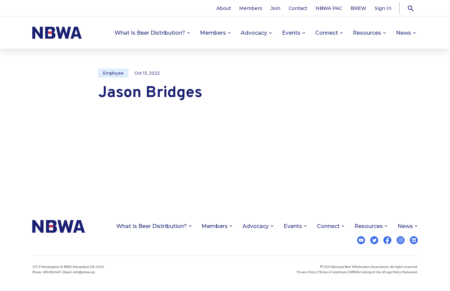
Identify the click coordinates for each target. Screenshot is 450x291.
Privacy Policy (307, 272)
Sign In (383, 8)
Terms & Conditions (333, 272)
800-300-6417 (51, 272)
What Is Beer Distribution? (150, 33)
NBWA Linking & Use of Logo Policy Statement (384, 272)
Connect (326, 33)
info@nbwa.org (84, 272)
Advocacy (254, 33)
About (223, 8)
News (403, 33)
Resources (367, 33)
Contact (298, 8)
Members (250, 8)
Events (291, 33)
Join (275, 8)
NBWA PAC (329, 8)
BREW (358, 8)
